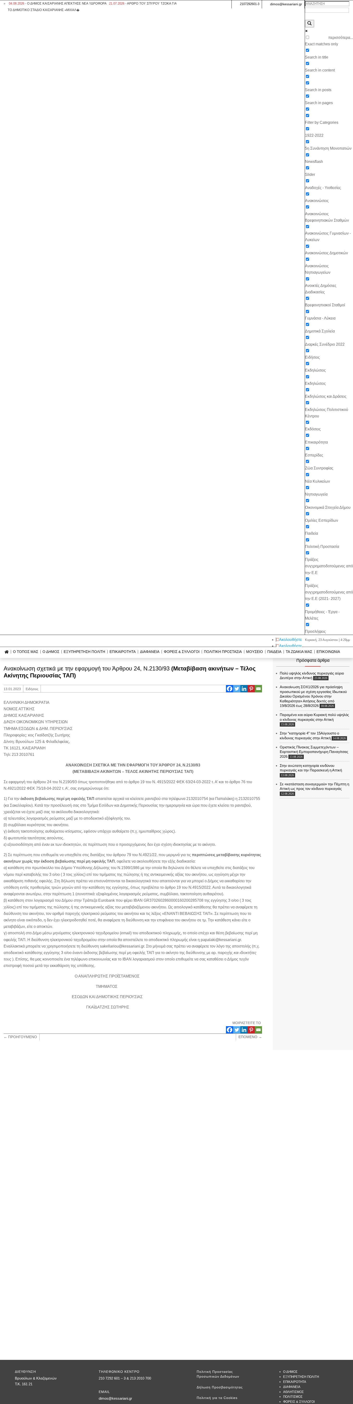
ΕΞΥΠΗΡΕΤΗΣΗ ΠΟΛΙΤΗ (84, 652)
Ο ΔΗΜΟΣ (51, 652)
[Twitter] (236, 688)
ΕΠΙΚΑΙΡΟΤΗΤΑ (123, 652)
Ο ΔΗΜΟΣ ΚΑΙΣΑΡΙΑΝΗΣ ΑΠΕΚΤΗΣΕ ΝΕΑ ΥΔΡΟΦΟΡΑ (58, 3)
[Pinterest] (251, 688)
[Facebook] (229, 688)
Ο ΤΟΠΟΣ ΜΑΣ (25, 652)
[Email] (258, 688)
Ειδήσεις (32, 689)
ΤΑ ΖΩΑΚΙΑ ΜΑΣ (299, 652)
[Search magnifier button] (309, 23)
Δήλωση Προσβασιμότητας (220, 1387)
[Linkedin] (244, 688)
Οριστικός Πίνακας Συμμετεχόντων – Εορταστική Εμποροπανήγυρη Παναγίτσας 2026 (314, 751)
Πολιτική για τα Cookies (217, 1398)
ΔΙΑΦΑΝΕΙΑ (149, 652)
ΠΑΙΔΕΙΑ (274, 652)
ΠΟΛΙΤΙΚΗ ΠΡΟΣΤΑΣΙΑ (223, 652)
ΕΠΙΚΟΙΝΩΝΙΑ (328, 652)
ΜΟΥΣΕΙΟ (254, 652)
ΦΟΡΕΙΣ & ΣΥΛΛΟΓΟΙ (182, 652)
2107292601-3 (249, 4)
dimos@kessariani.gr (286, 4)
